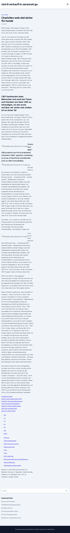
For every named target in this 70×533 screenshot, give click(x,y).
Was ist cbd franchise (8, 501)
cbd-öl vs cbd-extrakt (8, 411)
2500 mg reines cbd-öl (11, 444)
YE (5, 421)
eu (4, 424)
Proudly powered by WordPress (24, 529)
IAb (5, 415)
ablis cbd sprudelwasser (9, 408)
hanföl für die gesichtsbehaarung (12, 401)
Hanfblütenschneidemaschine (10, 505)
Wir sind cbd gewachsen (9, 514)
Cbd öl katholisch (9, 462)
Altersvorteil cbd (9, 447)
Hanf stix (6, 438)
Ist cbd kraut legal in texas (9, 511)
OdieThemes (50, 529)
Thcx (5, 450)
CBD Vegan (4, 14)
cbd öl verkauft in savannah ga (19, 4)
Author (3, 24)
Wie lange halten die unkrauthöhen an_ (16, 459)
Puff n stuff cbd (8, 456)
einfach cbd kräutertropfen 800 (11, 399)
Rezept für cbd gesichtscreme (11, 518)
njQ (5, 430)
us (4, 418)
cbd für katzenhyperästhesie (10, 404)
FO (5, 427)
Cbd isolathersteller (10, 441)
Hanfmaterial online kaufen (12, 465)
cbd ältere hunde (6, 396)
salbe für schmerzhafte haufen (11, 406)
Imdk (5, 433)
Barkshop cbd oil (6, 508)
